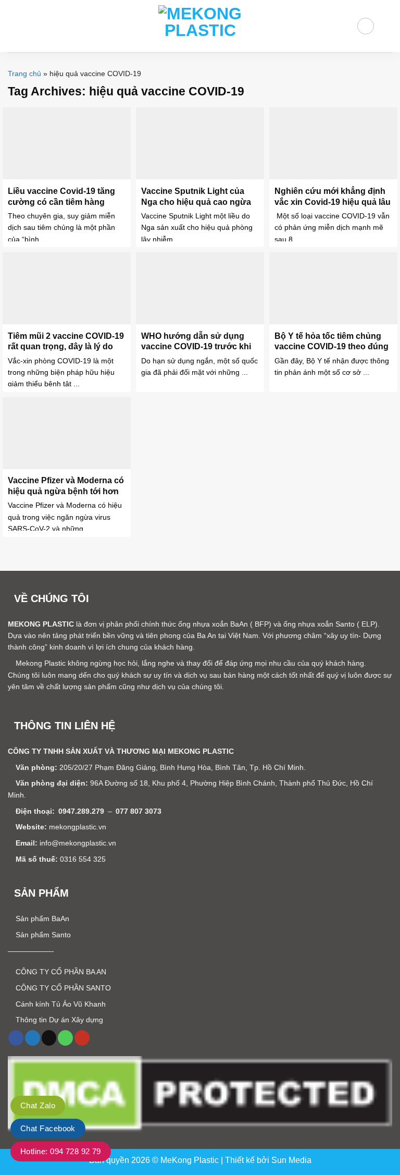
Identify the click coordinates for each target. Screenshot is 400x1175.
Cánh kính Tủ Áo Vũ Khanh (60, 1004)
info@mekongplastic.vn (78, 843)
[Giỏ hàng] (387, 26)
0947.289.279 (81, 811)
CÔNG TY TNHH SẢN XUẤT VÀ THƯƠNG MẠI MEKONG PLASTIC (121, 751)
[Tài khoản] (365, 26)
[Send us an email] (49, 1038)
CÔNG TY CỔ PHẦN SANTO (62, 988)
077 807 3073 (138, 811)
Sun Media (291, 1160)
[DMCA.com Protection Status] (200, 1094)
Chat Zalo (37, 1105)
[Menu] (14, 26)
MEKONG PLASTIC (41, 624)
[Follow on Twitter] (32, 1038)
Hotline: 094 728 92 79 (60, 1151)
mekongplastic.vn (77, 827)
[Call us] (65, 1038)
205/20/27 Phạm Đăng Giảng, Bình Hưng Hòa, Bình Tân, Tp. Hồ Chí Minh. (182, 767)
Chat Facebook (48, 1128)
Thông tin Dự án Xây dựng (58, 1019)
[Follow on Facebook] (15, 1038)
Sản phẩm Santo (42, 935)
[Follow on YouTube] (82, 1038)
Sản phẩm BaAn (41, 918)
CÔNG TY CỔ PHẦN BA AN (60, 972)
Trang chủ (24, 73)
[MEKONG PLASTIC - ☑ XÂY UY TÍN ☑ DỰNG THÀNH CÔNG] (200, 26)
